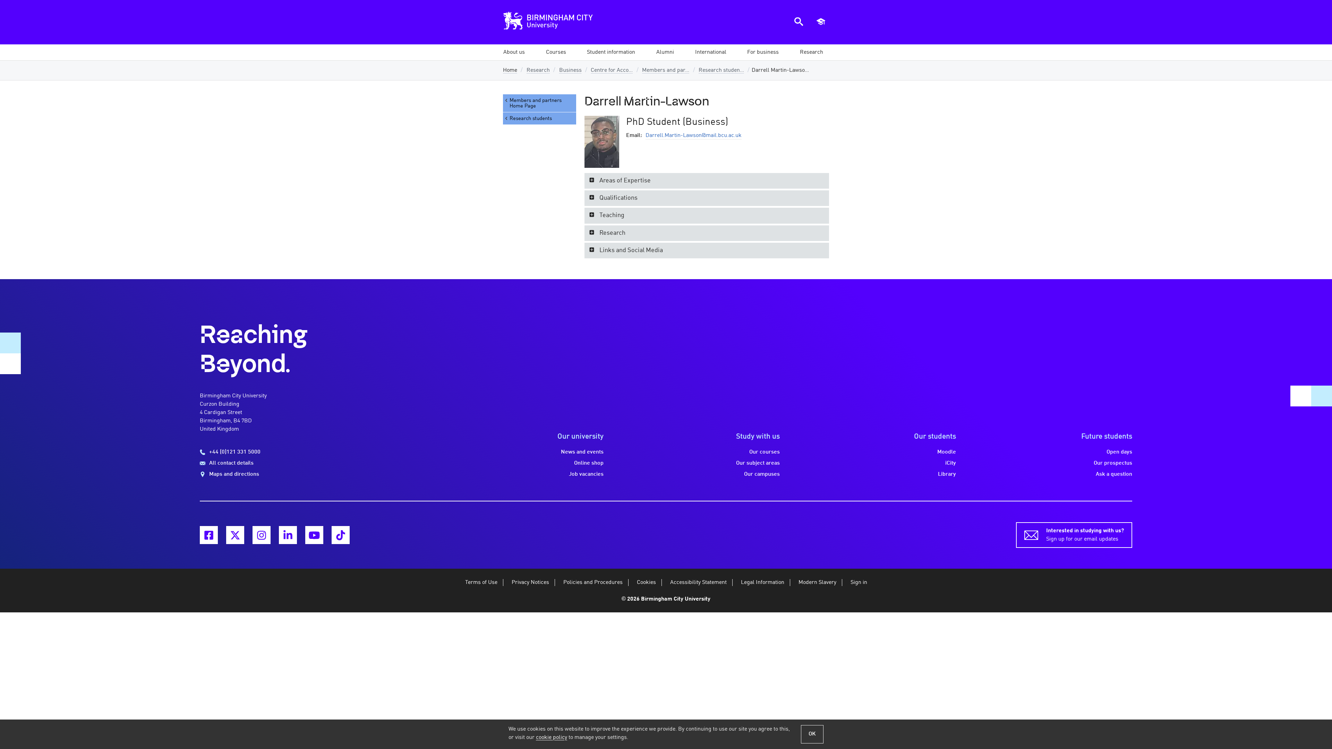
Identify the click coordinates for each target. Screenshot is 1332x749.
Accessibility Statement (698, 582)
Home (510, 70)
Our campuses (762, 474)
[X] (235, 535)
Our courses (764, 452)
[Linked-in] (288, 535)
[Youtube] (314, 535)
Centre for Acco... (612, 70)
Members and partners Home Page (536, 103)
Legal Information (762, 582)
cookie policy (551, 737)
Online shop (589, 463)
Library (947, 474)
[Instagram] (262, 535)
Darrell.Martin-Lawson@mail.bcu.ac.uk (694, 135)
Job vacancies (586, 474)
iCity (950, 463)
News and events (582, 452)
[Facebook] (209, 535)
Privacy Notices (530, 582)
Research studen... (721, 70)
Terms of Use (481, 582)
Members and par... (665, 70)
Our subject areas (758, 463)
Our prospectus (1113, 463)
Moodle (946, 452)
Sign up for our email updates (1085, 535)
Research (538, 70)
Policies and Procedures (593, 582)
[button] (514, 52)
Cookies (646, 582)
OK (812, 734)
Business (570, 70)
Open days (1119, 452)
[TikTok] (341, 535)
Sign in (859, 582)
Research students (531, 118)
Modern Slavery (817, 582)
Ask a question (1114, 474)
